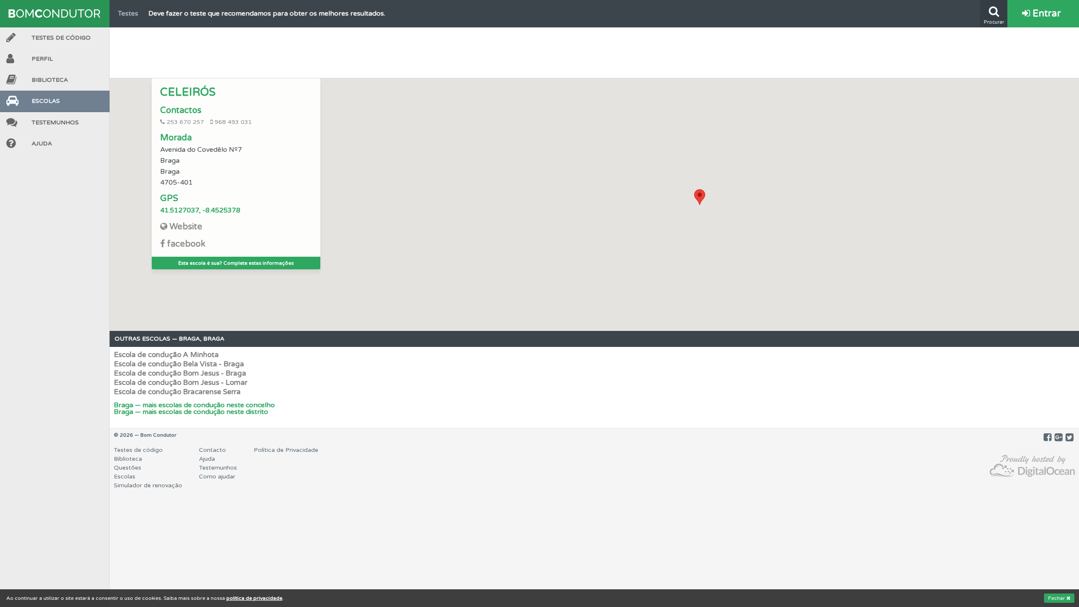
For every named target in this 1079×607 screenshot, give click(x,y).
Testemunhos (55, 122)
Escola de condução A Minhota (166, 354)
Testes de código (138, 450)
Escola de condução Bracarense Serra (177, 391)
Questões (127, 467)
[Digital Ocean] (1032, 466)
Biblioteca (50, 79)
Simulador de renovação (148, 485)
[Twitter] (1070, 437)
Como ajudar (217, 476)
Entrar (1045, 13)
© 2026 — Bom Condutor (145, 435)
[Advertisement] (594, 51)
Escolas (46, 101)
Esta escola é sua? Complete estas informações (236, 263)
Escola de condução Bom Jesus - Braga (180, 373)
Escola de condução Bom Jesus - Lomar (180, 382)
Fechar (1057, 598)
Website (185, 227)
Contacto (212, 450)
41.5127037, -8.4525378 (200, 210)
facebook (186, 244)
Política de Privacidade (286, 450)
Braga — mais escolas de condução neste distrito (191, 411)
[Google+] (1059, 437)
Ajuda (42, 143)
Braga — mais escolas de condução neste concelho (194, 405)
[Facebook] (1048, 437)
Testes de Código (61, 37)
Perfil (42, 58)
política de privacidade (254, 598)
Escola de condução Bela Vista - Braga (179, 364)
